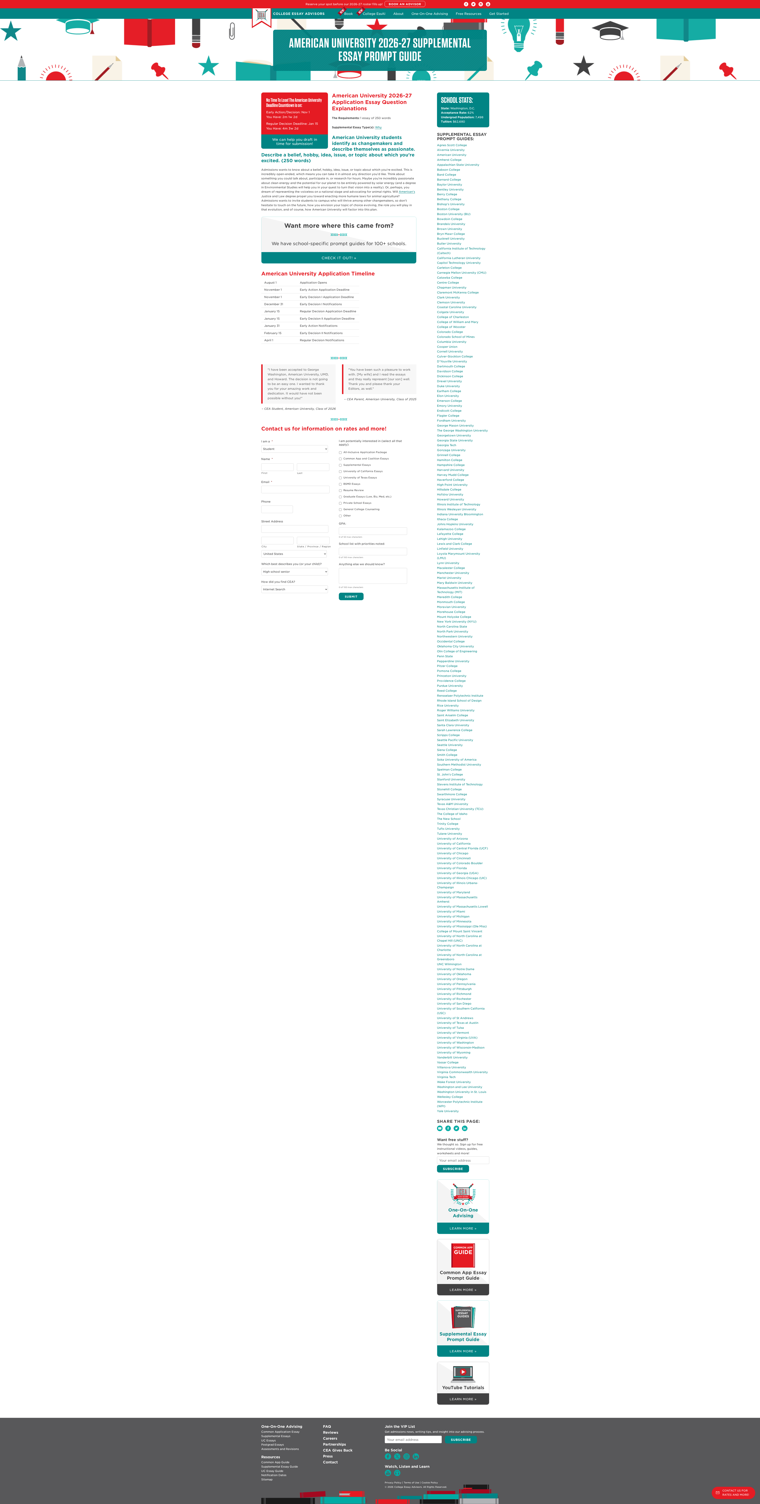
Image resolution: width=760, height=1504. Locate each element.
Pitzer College (447, 666)
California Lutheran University (459, 258)
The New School (449, 818)
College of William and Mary (457, 322)
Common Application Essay (280, 1431)
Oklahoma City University (455, 646)
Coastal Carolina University (457, 307)
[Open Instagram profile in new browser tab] (481, 5)
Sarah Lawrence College (454, 730)
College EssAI (374, 15)
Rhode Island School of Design (459, 700)
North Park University (452, 631)
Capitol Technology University (459, 262)
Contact (330, 1462)
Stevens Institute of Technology (460, 784)
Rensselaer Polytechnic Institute (460, 695)
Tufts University (448, 828)
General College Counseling (361, 509)
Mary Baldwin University (454, 582)
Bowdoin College (449, 219)
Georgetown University (454, 435)
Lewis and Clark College (454, 543)
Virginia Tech (446, 1077)
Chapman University (451, 287)
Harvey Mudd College (453, 474)
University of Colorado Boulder (460, 863)
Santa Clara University (453, 725)
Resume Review (353, 490)
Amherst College (449, 159)
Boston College (448, 209)
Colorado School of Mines (456, 336)
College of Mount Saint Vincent (459, 931)
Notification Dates (273, 1475)
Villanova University (451, 1067)
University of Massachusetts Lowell (462, 906)
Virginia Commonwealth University (462, 1072)
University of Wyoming (453, 1052)
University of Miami (451, 911)
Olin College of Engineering (457, 651)
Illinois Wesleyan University (456, 509)
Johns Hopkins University (455, 524)
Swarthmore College (452, 794)
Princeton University (451, 675)
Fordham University (451, 420)
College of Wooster (451, 327)
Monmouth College (451, 602)
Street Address (272, 521)
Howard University (450, 499)
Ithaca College (447, 519)
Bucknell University (451, 238)
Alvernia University (451, 149)
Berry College (447, 194)
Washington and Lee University (459, 1087)
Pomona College (449, 670)
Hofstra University (450, 494)
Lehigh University (449, 538)
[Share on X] (458, 1131)
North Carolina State (452, 626)
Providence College (451, 680)
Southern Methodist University (459, 764)
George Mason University (455, 425)
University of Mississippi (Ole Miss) (462, 926)
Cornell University (450, 351)
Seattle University (450, 745)
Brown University (449, 229)
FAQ (327, 1426)
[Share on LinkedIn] (465, 1131)
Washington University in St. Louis (461, 1091)
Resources (270, 1457)
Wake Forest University (454, 1082)
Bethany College (449, 199)
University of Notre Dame (455, 969)
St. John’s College (450, 774)
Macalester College (451, 568)
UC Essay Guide (272, 1471)
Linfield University (450, 548)
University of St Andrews (455, 1018)
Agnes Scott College (452, 145)
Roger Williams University (456, 710)
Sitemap (267, 1479)
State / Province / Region (313, 546)
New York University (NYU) (456, 621)
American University (451, 154)
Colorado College (450, 331)
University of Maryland (453, 892)
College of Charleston (453, 317)
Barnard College (449, 179)
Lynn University (448, 563)
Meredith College (449, 597)
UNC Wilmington (449, 964)
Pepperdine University (453, 661)
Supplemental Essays (357, 464)
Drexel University (449, 381)
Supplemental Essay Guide (279, 1466)
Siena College (447, 750)
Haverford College (450, 479)
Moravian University (451, 607)
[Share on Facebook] (449, 1131)
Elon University (448, 395)
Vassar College (448, 1062)
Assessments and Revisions (280, 1449)
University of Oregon (452, 979)
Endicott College (449, 410)
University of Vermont (453, 1032)
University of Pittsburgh (454, 989)
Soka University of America (457, 759)
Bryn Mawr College (451, 233)
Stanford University (451, 779)
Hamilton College (449, 460)
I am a (267, 441)
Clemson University (451, 302)
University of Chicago (452, 853)
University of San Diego (454, 1003)
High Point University (452, 484)
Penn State (445, 656)
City (264, 546)
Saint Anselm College (452, 715)
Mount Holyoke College (454, 616)
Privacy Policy (393, 1482)
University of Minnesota (454, 921)
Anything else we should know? (362, 564)
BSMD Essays (351, 483)
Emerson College (449, 400)
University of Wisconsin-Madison (460, 1047)
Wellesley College (450, 1096)
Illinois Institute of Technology (458, 504)
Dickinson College (450, 376)
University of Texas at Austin (457, 1022)
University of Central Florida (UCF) (462, 848)
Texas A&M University (452, 804)
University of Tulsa (450, 1027)
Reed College (447, 690)
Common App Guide (275, 1462)
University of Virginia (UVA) (457, 1037)
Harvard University (450, 469)
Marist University (449, 577)
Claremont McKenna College (458, 292)
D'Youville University (452, 361)
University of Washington (455, 1042)
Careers (330, 1438)
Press (328, 1456)
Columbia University (451, 341)
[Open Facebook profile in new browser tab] (466, 5)
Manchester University (453, 572)
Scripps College (448, 735)
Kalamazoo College (451, 529)
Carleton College (449, 267)
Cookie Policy (430, 1482)
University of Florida (452, 868)
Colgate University (450, 312)
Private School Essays (357, 502)
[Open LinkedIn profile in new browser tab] (416, 1458)
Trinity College (447, 823)
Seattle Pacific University (455, 740)
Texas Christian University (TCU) (460, 809)
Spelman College (449, 769)
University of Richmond (454, 993)
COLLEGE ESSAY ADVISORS (299, 14)
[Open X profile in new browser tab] (473, 5)
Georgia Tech (446, 445)
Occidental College (451, 641)
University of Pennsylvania (456, 984)
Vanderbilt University (452, 1057)
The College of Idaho (452, 813)
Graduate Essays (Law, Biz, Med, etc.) (367, 496)
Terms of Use (411, 1482)
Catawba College (449, 277)
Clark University (448, 297)
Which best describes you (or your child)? (291, 564)
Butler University (449, 243)
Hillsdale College (449, 489)
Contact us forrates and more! (735, 1492)
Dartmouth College (451, 366)
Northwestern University (455, 636)
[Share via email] (441, 1131)
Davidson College (450, 371)
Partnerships (334, 1444)
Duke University (448, 386)
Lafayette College (450, 533)
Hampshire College (451, 465)
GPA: (342, 523)
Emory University (449, 405)
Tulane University (449, 833)
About (398, 15)
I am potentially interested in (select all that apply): (370, 442)
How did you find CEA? (278, 581)
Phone (266, 501)
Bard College (446, 174)
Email (266, 482)
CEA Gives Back (337, 1450)
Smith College (447, 754)
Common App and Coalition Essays (366, 458)
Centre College (448, 282)
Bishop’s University (451, 204)
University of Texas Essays (360, 477)
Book (348, 15)
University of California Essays (363, 471)
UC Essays (268, 1440)
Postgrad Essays (272, 1444)
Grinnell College (448, 455)
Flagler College (448, 415)
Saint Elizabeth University (455, 720)
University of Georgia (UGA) (457, 873)
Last (300, 473)
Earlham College (449, 391)
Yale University (448, 1111)
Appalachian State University (458, 164)
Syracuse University (451, 799)
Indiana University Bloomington (460, 514)
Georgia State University (455, 440)
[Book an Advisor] (405, 4)
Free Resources (468, 15)
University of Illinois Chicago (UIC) (462, 878)
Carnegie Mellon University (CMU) (461, 272)
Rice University (448, 705)
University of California (454, 843)
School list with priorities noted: (362, 543)
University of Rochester (454, 998)
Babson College (448, 169)
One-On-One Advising (429, 15)
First (264, 473)
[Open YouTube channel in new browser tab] (488, 5)
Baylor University (449, 184)
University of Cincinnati (454, 858)
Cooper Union (447, 346)
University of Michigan (453, 916)
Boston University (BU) (453, 214)
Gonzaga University (451, 450)
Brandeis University (451, 224)
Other (347, 515)
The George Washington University (462, 430)
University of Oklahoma (454, 974)
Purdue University (450, 685)
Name (267, 459)
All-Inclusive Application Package (365, 452)
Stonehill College (449, 789)
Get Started (499, 15)
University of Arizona (452, 838)
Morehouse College (451, 611)
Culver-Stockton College (455, 356)
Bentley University (450, 189)
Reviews (330, 1432)
